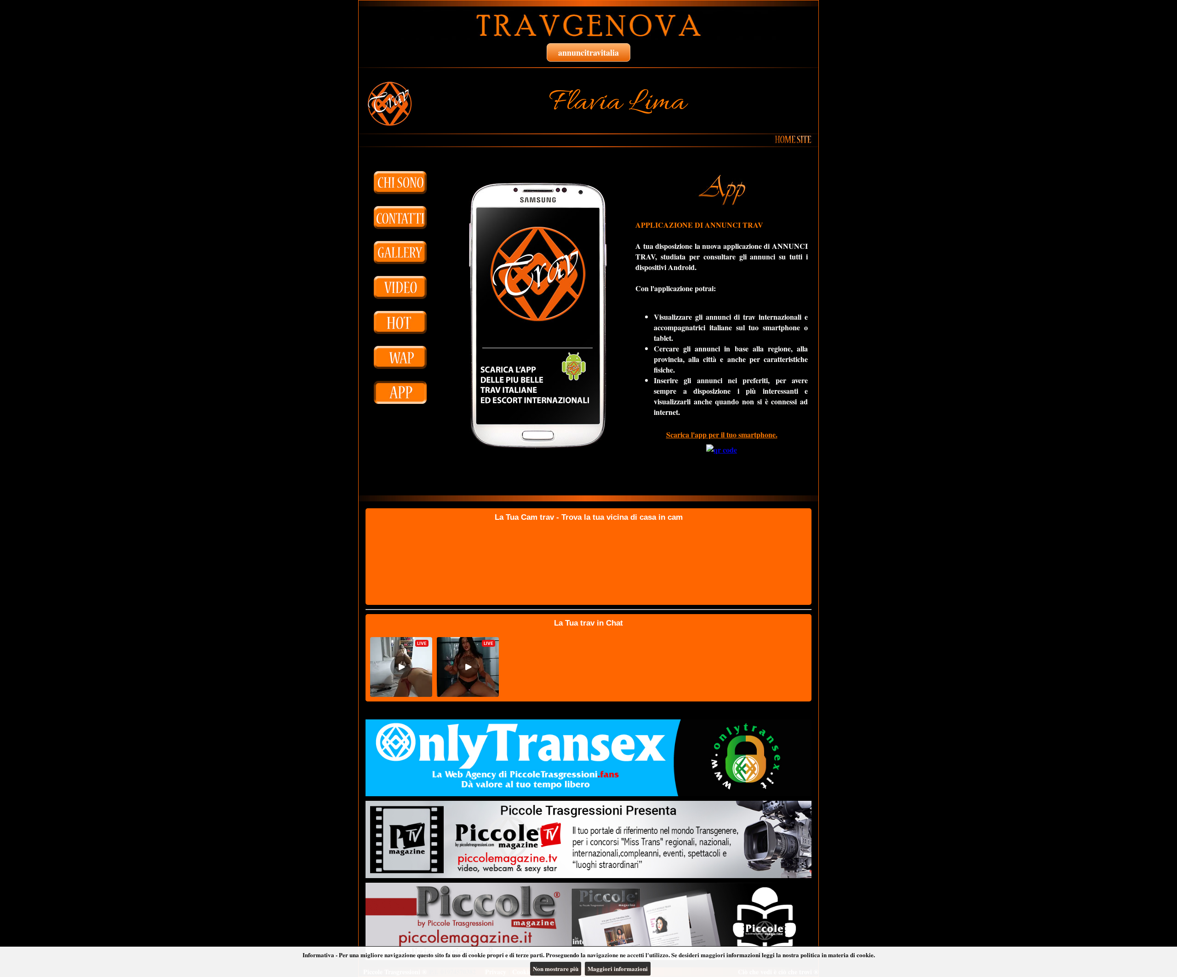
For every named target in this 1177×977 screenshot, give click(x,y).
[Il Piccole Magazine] (588, 921)
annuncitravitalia (588, 52)
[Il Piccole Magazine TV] (588, 839)
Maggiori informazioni (618, 968)
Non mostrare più (555, 968)
